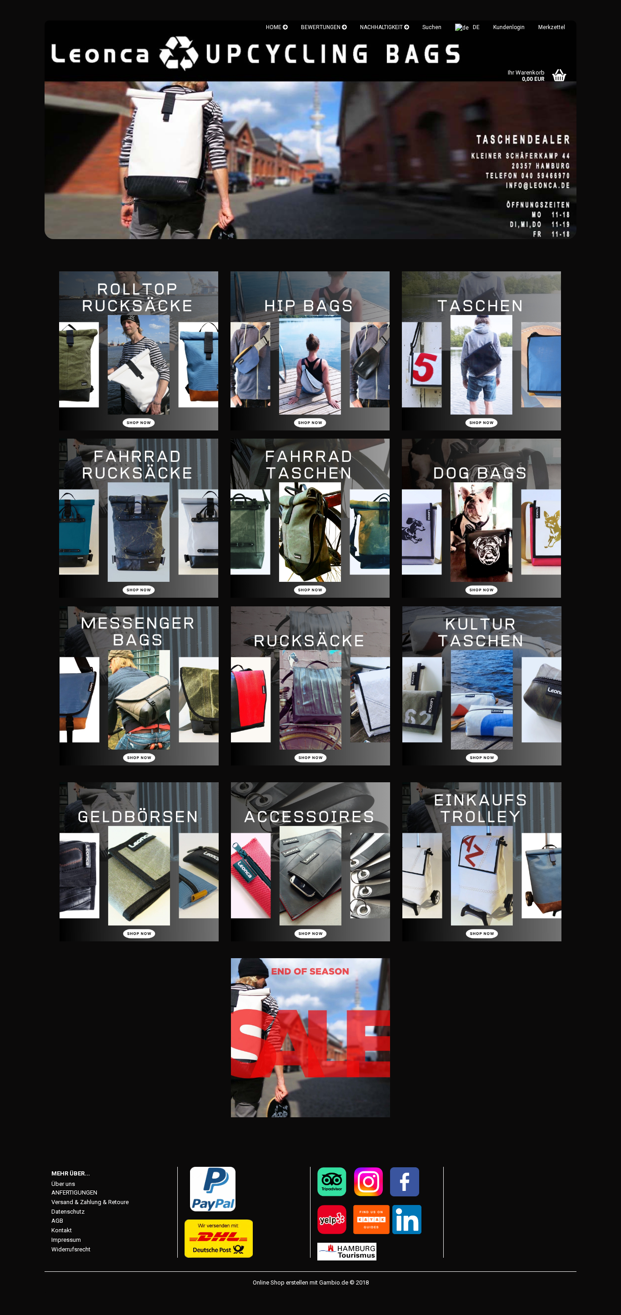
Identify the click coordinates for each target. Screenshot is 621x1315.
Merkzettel (551, 27)
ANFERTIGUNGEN (74, 1192)
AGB (57, 1220)
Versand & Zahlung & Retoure (90, 1202)
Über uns (63, 1183)
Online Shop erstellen (280, 1282)
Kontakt (61, 1230)
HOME (274, 27)
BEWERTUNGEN (321, 27)
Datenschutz (68, 1211)
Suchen (431, 27)
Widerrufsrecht (70, 1249)
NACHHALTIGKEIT (382, 27)
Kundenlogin (509, 27)
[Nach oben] (596, 1301)
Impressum (66, 1239)
